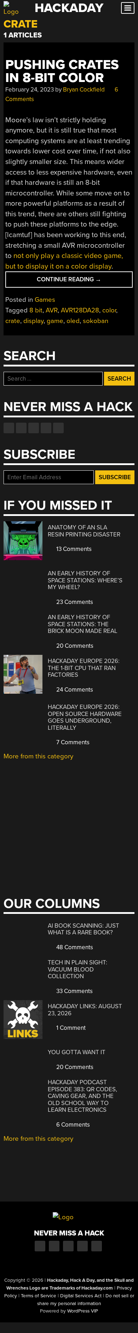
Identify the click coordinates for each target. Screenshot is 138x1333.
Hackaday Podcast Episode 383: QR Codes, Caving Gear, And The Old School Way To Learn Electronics (82, 1096)
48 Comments (74, 947)
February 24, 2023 (29, 89)
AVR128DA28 (80, 310)
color (109, 310)
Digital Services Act (81, 1296)
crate (12, 321)
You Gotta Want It (76, 1052)
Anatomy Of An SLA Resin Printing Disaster (84, 531)
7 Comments (72, 742)
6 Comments (72, 1124)
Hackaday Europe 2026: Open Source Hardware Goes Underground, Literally (85, 717)
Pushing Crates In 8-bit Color (62, 71)
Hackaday (69, 8)
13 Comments (73, 549)
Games (45, 300)
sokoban (95, 321)
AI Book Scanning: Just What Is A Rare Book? (83, 929)
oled (73, 321)
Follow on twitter (21, 428)
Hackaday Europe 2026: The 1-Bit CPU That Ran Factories (84, 668)
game (55, 321)
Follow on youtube (33, 428)
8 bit (35, 310)
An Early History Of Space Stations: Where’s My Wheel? (85, 580)
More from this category (38, 756)
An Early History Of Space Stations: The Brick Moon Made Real (82, 624)
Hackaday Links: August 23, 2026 (85, 1010)
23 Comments (74, 602)
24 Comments (74, 689)
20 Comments (74, 646)
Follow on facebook (9, 428)
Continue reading (80, 281)
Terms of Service (38, 1296)
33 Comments (74, 991)
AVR (52, 310)
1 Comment (70, 1028)
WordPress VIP (82, 1311)
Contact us (58, 428)
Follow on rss (46, 428)
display (33, 321)
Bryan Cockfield (84, 89)
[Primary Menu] (127, 8)
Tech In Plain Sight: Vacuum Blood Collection (77, 969)
